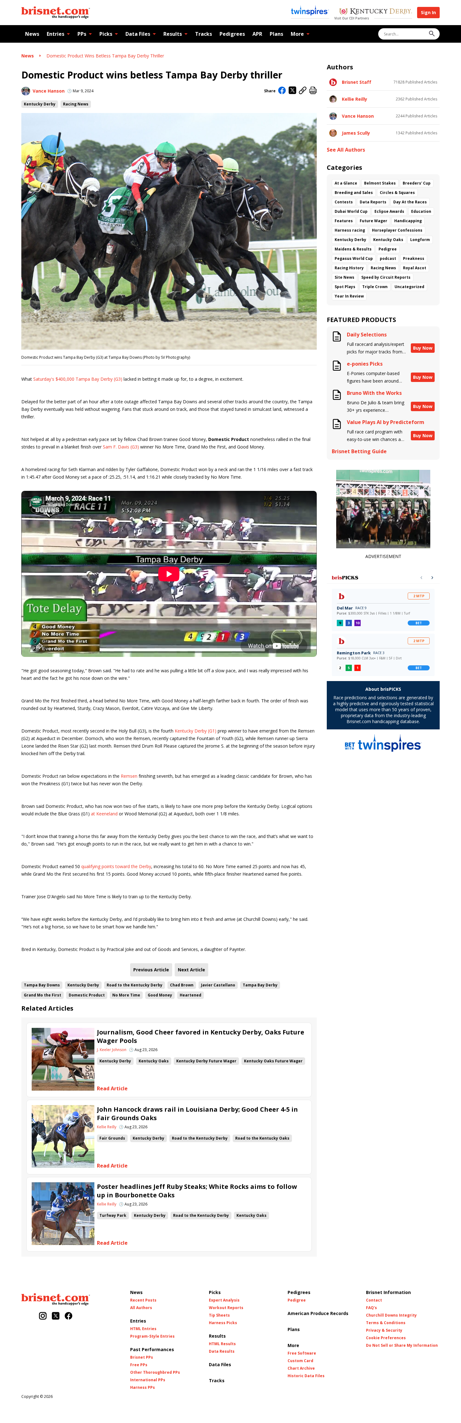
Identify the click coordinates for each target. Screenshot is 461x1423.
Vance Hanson (49, 91)
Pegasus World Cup (354, 258)
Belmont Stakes (380, 183)
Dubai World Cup (351, 211)
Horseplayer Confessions (397, 230)
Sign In (428, 12)
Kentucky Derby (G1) (195, 731)
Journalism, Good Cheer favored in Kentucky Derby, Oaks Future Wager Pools (200, 1036)
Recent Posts (143, 1300)
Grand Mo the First (42, 995)
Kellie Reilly (106, 1127)
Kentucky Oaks (154, 1061)
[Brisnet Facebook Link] (68, 1316)
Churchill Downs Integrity (391, 1315)
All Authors (141, 1307)
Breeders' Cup (417, 183)
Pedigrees (232, 33)
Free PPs (138, 1364)
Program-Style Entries (152, 1336)
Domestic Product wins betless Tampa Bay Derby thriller (105, 56)
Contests (344, 202)
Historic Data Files (306, 1375)
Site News (344, 277)
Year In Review (349, 296)
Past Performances (152, 1349)
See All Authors (346, 150)
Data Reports (373, 202)
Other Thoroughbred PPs (155, 1372)
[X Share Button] (292, 90)
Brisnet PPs (141, 1357)
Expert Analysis (224, 1300)
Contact (374, 1300)
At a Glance (346, 183)
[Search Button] (432, 34)
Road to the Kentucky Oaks (262, 1138)
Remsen (129, 776)
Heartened (190, 995)
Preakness (413, 258)
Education (421, 211)
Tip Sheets (219, 1315)
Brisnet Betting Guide (359, 451)
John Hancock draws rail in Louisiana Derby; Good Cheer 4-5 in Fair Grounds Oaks (197, 1113)
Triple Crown (375, 286)
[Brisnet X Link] (56, 1316)
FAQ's (371, 1307)
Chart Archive (301, 1368)
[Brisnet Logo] (55, 12)
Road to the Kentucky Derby (134, 985)
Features (344, 220)
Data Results (222, 1351)
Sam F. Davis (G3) (121, 447)
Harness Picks (223, 1322)
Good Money (160, 995)
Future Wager (373, 220)
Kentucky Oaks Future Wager (273, 1061)
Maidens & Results (353, 249)
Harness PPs (142, 1387)
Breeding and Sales (354, 192)
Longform (420, 239)
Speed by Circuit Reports (386, 277)
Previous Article (151, 970)
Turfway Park (112, 1215)
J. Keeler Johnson (111, 1049)
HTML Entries (143, 1328)
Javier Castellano (218, 985)
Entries (55, 33)
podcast (388, 258)
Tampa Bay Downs (42, 985)
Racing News (75, 104)
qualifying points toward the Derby (116, 866)
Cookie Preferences (386, 1337)
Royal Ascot (414, 268)
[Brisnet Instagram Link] (43, 1316)
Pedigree (388, 249)
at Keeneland (104, 814)
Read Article (112, 1088)
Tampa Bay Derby (260, 985)
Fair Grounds (112, 1138)
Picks (105, 33)
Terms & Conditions (385, 1322)
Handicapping (408, 220)
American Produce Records (318, 1313)
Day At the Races (410, 202)
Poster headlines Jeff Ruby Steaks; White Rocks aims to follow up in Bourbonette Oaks (197, 1190)
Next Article (191, 970)
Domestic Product (87, 995)
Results (172, 33)
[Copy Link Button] (303, 91)
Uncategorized (409, 286)
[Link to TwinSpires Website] (310, 11)
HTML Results (222, 1343)
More (297, 33)
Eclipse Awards (389, 211)
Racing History (349, 268)
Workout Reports (226, 1307)
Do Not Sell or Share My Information (402, 1345)
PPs (81, 33)
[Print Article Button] (313, 91)
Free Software (302, 1353)
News (32, 33)
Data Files (137, 33)
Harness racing (350, 230)
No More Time (126, 995)
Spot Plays (345, 286)
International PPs (147, 1380)
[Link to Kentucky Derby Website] (375, 12)
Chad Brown (181, 985)
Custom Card (300, 1360)
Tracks (203, 33)
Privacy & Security (384, 1330)
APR (257, 33)
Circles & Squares (397, 192)
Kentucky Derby (40, 104)
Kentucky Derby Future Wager (206, 1061)
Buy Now (422, 348)
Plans (276, 33)
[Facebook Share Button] (282, 91)
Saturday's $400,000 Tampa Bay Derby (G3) (77, 379)
